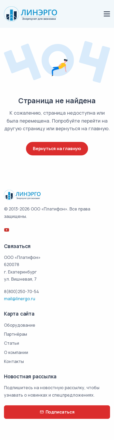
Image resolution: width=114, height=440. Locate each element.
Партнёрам (15, 334)
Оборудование (19, 325)
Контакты (14, 361)
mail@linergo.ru (19, 299)
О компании (16, 352)
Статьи (11, 343)
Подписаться (60, 412)
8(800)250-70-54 (21, 291)
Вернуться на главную (57, 148)
